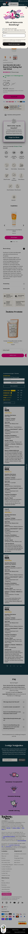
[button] (26, 8)
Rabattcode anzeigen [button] (14, 44)
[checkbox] (14, 32)
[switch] (3, 932)
